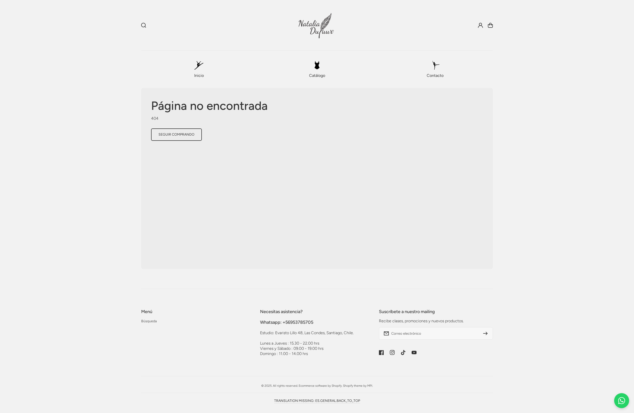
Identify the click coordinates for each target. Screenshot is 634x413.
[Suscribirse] (486, 333)
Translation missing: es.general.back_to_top (317, 401)
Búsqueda (149, 321)
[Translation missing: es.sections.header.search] (144, 25)
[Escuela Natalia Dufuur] (316, 25)
